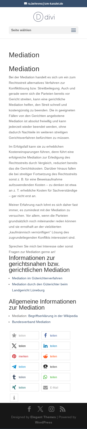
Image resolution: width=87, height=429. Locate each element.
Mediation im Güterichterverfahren (37, 278)
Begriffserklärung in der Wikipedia (53, 316)
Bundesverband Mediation (31, 322)
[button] (24, 335)
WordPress (43, 422)
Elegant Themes (43, 417)
